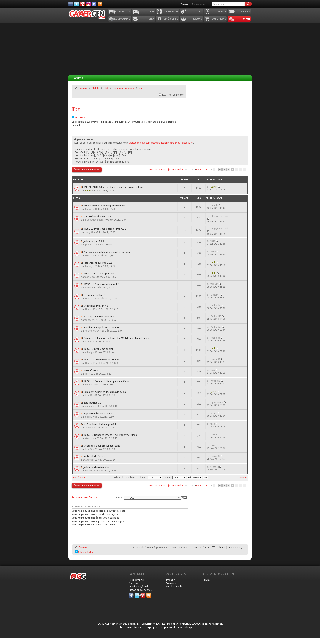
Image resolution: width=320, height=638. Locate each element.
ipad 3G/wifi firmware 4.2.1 (98, 216)
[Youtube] (82, 4)
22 (240, 169)
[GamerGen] (86, 14)
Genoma (89, 255)
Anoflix (89, 459)
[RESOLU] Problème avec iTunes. (102, 359)
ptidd (213, 262)
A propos (133, 583)
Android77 (216, 305)
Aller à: (119, 497)
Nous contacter (136, 579)
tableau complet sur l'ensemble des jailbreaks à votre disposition (161, 142)
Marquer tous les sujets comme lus (166, 169)
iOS (106, 88)
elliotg (88, 352)
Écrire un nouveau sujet (87, 169)
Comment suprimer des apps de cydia (105, 391)
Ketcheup (215, 380)
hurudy (89, 209)
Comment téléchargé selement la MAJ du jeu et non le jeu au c (118, 338)
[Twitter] (76, 4)
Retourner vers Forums (84, 497)
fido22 (88, 341)
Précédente (79, 477)
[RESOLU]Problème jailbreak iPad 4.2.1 (105, 228)
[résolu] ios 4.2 (92, 370)
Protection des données (140, 589)
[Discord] (94, 4)
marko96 (215, 337)
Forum (246, 18)
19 (228, 169)
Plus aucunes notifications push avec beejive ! (109, 252)
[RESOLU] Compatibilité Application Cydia (106, 381)
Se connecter (199, 4)
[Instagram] (88, 4)
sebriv (88, 416)
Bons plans (219, 18)
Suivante (242, 477)
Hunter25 (90, 309)
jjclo (87, 244)
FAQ (164, 94)
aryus (88, 427)
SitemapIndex (85, 552)
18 (224, 169)
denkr (88, 287)
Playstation (122, 11)
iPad (141, 88)
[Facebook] (70, 4)
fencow (89, 320)
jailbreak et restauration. (97, 467)
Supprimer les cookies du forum (171, 547)
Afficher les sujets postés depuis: (131, 477)
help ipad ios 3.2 (92, 402)
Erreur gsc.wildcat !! (94, 295)
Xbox (151, 11)
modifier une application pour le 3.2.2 (104, 327)
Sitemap (79, 117)
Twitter (137, 594)
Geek (151, 18)
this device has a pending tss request (104, 205)
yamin (88, 190)
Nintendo (172, 11)
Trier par (167, 477)
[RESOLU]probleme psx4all (98, 348)
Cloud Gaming (121, 18)
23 (244, 169)
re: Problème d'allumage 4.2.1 (100, 424)
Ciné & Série (171, 18)
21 (236, 169)
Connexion (178, 94)
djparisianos (217, 402)
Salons (197, 18)
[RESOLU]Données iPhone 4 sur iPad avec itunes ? (111, 435)
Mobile (221, 11)
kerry (213, 251)
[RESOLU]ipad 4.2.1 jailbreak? (100, 273)
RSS (148, 594)
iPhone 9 (170, 579)
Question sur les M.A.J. (96, 305)
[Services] (100, 4)
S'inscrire (185, 4)
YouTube (143, 594)
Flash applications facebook (99, 316)
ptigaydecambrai (94, 219)
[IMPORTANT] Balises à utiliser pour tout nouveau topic (114, 187)
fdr (87, 373)
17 (220, 169)
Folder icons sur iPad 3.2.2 (98, 262)
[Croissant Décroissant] (198, 477)
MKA (87, 384)
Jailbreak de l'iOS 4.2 (95, 456)
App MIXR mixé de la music (98, 413)
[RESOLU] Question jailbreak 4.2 (101, 284)
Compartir (171, 583)
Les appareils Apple (124, 88)
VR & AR (245, 11)
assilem (89, 276)
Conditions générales (139, 586)
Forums (83, 88)
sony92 (89, 232)
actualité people (174, 586)
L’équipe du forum (141, 547)
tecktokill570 (92, 330)
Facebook (131, 594)
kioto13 (89, 470)
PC (200, 11)
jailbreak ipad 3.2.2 (94, 241)
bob (213, 370)
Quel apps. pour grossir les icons (102, 445)
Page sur (203, 169)
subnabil (89, 406)
